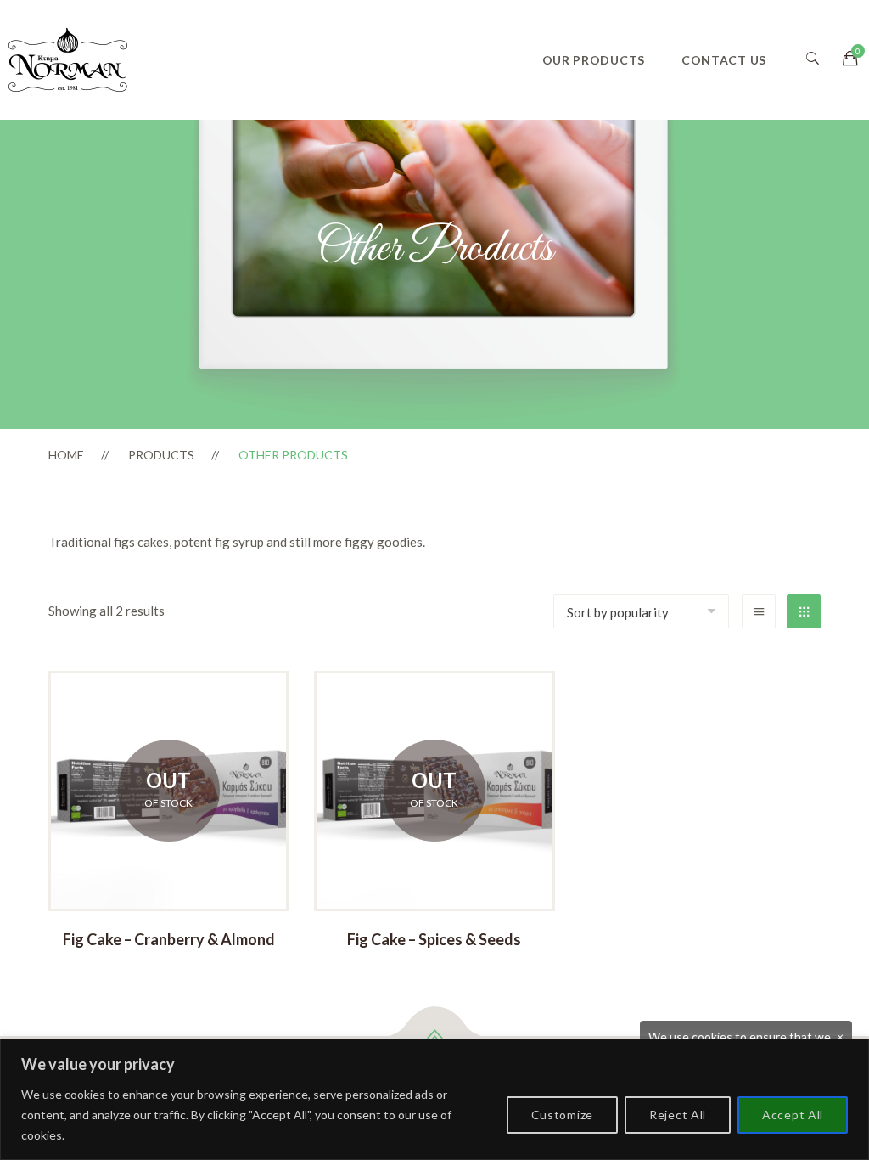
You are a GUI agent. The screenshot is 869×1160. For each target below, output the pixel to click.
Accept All (792, 1114)
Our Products (593, 60)
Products (161, 455)
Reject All (677, 1114)
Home (66, 455)
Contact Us (723, 60)
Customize (562, 1114)
